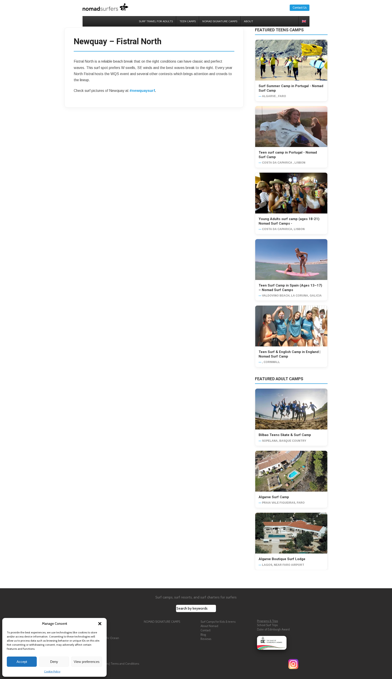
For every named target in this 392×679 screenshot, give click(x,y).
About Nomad (209, 626)
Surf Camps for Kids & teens (218, 621)
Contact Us (299, 7)
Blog (203, 634)
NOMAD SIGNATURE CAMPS (162, 621)
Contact (206, 630)
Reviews (206, 639)
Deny (54, 662)
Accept (22, 662)
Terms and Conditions (125, 663)
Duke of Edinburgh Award (273, 629)
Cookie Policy (52, 671)
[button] (100, 623)
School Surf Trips (267, 625)
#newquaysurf (142, 91)
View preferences (87, 662)
